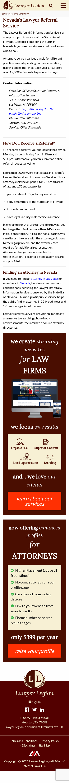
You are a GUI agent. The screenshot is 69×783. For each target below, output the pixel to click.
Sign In (36, 702)
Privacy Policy (50, 741)
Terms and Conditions (24, 741)
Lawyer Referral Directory (15, 13)
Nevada (25, 283)
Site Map (44, 745)
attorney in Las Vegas (45, 278)
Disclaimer (28, 745)
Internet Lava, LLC (34, 766)
